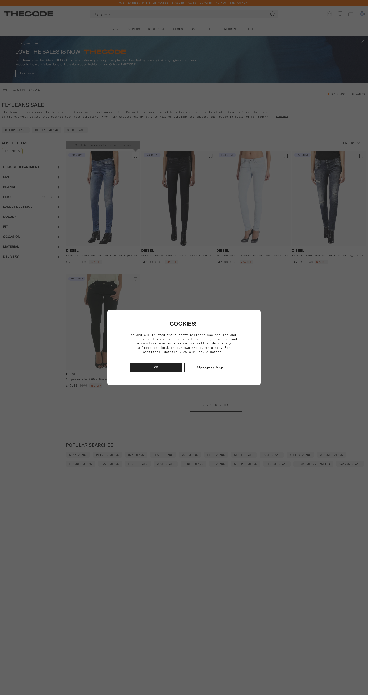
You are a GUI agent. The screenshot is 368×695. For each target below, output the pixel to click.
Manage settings (210, 367)
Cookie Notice (209, 352)
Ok (156, 367)
